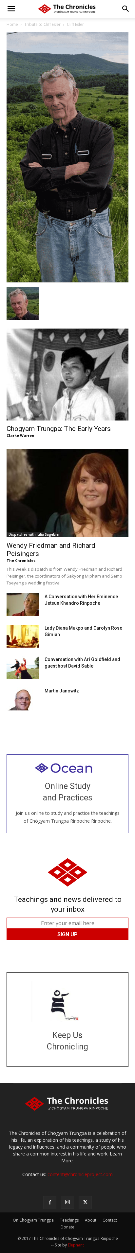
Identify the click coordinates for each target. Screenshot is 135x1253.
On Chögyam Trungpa (33, 1220)
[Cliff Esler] (67, 280)
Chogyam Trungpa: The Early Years (59, 429)
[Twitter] (85, 1202)
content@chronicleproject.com (80, 1174)
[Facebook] (49, 1202)
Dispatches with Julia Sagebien (35, 534)
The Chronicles (21, 560)
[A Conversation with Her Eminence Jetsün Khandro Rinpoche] (23, 604)
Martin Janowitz (62, 690)
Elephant (76, 1245)
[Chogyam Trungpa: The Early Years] (67, 375)
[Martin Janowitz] (23, 699)
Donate (67, 1227)
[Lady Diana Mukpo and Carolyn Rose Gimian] (23, 636)
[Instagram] (67, 1202)
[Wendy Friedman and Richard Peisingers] (67, 493)
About (90, 1220)
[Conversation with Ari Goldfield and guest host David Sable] (23, 667)
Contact (110, 1220)
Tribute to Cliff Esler (42, 24)
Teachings (69, 1220)
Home (12, 24)
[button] (11, 9)
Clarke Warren (20, 435)
